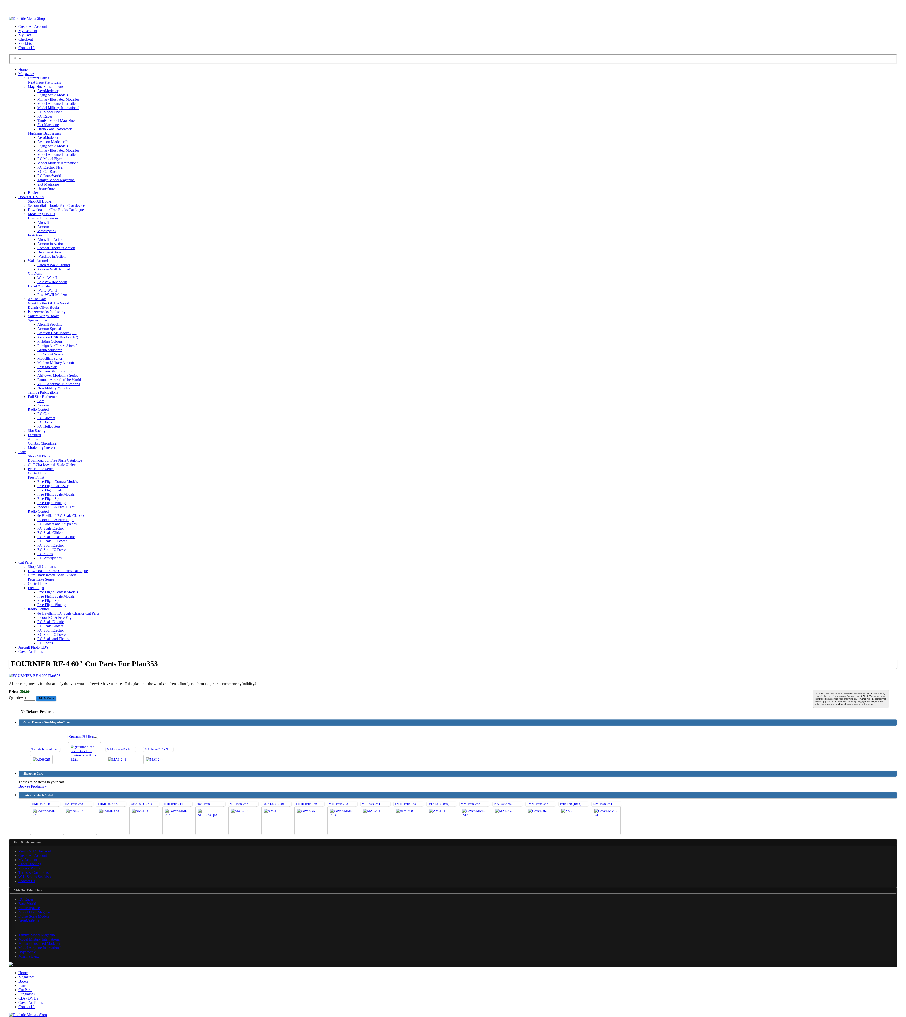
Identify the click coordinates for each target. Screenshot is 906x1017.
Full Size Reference (42, 397)
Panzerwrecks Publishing (46, 312)
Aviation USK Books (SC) (57, 333)
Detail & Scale (39, 286)
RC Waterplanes (49, 558)
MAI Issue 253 (73, 804)
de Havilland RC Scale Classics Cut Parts (68, 613)
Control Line (37, 473)
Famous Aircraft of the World (59, 380)
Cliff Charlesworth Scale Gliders (52, 465)
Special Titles (38, 320)
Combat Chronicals (42, 443)
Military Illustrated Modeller (58, 99)
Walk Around (38, 261)
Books (23, 981)
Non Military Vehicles (53, 388)
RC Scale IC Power (52, 541)
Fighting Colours (50, 341)
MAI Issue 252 (239, 804)
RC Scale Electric (50, 528)
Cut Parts (25, 562)
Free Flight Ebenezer (52, 486)
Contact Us (26, 48)
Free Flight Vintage (51, 503)
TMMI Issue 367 (537, 804)
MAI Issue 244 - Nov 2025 (161, 749)
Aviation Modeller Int (53, 142)
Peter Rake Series (41, 469)
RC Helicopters (48, 426)
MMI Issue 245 (41, 804)
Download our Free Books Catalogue (56, 210)
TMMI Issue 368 (405, 804)
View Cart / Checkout (34, 851)
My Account (27, 31)
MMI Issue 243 (338, 804)
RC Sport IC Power (52, 550)
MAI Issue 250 (503, 804)
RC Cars (43, 414)
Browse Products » (32, 786)
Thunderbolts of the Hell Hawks (51, 749)
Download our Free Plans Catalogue (55, 460)
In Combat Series (50, 354)
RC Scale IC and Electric (56, 537)
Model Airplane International (58, 103)
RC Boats (44, 422)
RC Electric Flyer (50, 167)
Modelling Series (50, 358)
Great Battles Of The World (48, 303)
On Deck (35, 273)
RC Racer (44, 116)
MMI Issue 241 (602, 804)
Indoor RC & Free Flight (55, 507)
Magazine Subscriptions (45, 86)
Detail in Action (49, 252)
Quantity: (16, 698)
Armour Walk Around (53, 269)
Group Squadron (49, 350)
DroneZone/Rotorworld (55, 129)
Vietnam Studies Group (54, 371)
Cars (40, 401)
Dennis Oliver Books (43, 307)
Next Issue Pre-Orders (44, 82)
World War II (47, 278)
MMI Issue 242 (470, 804)
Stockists (25, 44)
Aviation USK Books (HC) (57, 337)
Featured (34, 435)
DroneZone (46, 188)
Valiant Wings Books (43, 316)
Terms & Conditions (33, 872)
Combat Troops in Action (56, 248)
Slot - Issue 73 (205, 804)
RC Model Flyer (49, 112)
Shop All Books (40, 201)
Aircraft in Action (50, 239)
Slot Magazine (48, 125)
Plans (22, 452)
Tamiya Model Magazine (56, 120)
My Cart (24, 35)
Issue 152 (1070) (273, 804)
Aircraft (43, 222)
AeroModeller (47, 91)
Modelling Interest (41, 448)
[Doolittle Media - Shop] (28, 1015)
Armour (43, 227)
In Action (35, 235)
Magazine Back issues (44, 133)
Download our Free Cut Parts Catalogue (58, 571)
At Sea (33, 439)
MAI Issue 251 (371, 804)
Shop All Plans (39, 456)
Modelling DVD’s (41, 214)
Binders (33, 193)
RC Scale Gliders (50, 533)
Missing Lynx (28, 956)
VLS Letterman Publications (58, 384)
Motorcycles (46, 231)
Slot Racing (36, 431)
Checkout (25, 39)
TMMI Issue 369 (306, 804)
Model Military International (58, 108)
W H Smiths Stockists (34, 877)
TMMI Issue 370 (108, 804)
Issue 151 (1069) (438, 804)
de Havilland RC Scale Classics (60, 516)
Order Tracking (29, 864)
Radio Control (38, 409)
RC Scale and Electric (53, 639)
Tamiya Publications (43, 392)
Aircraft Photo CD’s (33, 647)
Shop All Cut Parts (42, 567)
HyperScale (27, 952)
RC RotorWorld (49, 176)
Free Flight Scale (50, 490)
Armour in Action (50, 244)
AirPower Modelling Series (57, 375)
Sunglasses (26, 994)
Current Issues (38, 78)
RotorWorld (27, 904)
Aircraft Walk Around (53, 265)
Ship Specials (47, 367)
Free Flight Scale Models (56, 494)
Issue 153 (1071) (141, 804)
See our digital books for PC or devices (57, 205)
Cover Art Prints (30, 652)
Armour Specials (49, 329)
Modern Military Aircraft (55, 363)
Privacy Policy (29, 868)
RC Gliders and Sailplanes (57, 524)
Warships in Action (51, 256)
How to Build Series (43, 218)
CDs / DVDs (28, 998)
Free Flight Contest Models (57, 482)
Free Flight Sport (50, 499)
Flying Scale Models (52, 95)
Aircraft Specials (49, 324)
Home (23, 70)
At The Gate (37, 299)
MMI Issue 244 (173, 804)
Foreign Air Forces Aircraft (57, 346)
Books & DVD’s (31, 197)
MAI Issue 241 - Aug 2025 (123, 749)
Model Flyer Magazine (35, 912)
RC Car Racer (48, 171)
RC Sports (45, 554)
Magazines (26, 74)
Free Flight (36, 477)
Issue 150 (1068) (570, 804)
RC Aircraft (46, 418)
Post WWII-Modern (52, 282)
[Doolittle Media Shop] (27, 19)
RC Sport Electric (50, 545)
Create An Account (32, 27)
